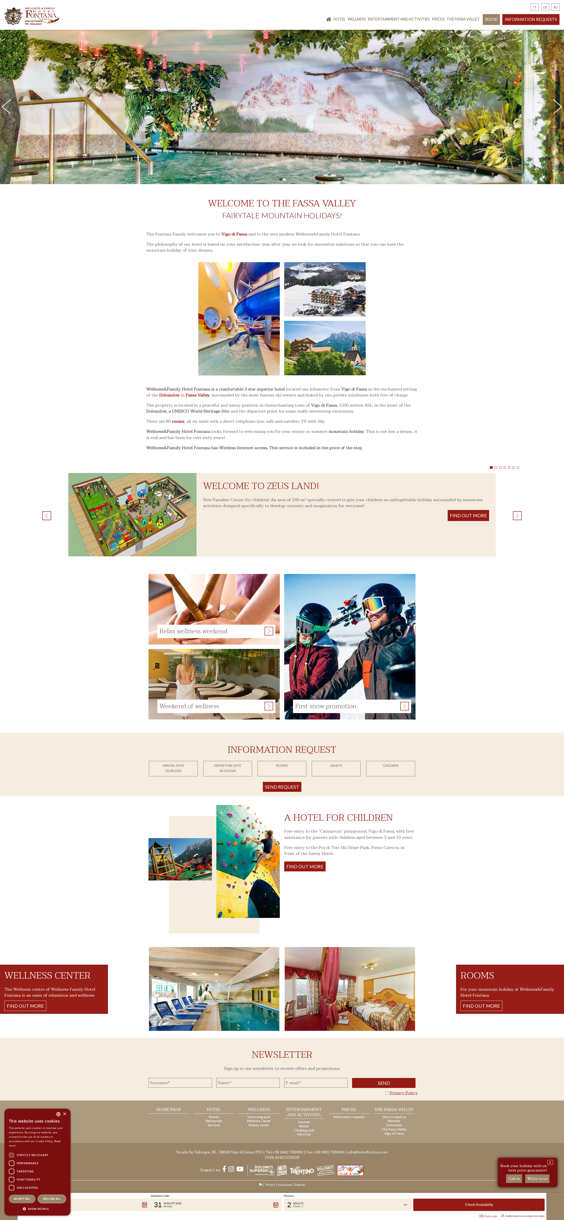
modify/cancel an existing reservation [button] (525, 1216)
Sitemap (299, 1184)
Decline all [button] (52, 1199)
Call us (514, 1178)
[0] (280, 179)
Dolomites (169, 395)
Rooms (214, 1117)
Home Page (168, 1109)
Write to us (537, 1178)
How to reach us (394, 1117)
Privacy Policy (404, 1093)
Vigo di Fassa (234, 234)
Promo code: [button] (491, 1216)
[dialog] (37, 1162)
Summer (304, 1122)
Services (214, 1125)
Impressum (285, 1184)
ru (555, 7)
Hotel (339, 19)
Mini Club (304, 1134)
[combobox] (58, 1114)
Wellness (357, 19)
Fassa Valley (198, 395)
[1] (284, 179)
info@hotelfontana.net (367, 1152)
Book (491, 19)
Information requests (531, 19)
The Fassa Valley (463, 19)
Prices (438, 19)
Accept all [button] (22, 1199)
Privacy (270, 1184)
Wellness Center (259, 1121)
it (535, 7)
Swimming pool (258, 1117)
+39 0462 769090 (287, 1152)
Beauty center (259, 1125)
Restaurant (214, 1121)
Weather (394, 1121)
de (545, 7)
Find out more (304, 866)
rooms (178, 421)
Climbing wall (304, 1130)
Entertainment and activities (399, 19)
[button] (85, 1205)
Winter (304, 1126)
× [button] (64, 1114)
